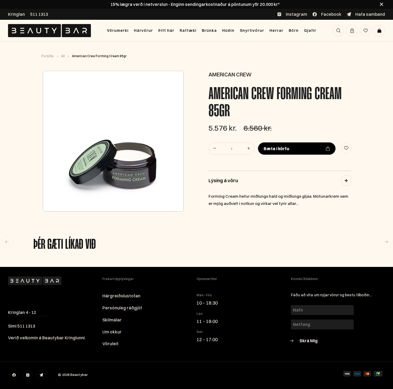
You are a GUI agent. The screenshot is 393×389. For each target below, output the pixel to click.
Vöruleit (110, 343)
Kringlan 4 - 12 (22, 312)
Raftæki (188, 30)
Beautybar (78, 374)
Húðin (228, 30)
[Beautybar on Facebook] (13, 374)
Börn (294, 30)
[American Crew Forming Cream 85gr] (113, 141)
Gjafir (310, 30)
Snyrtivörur (252, 30)
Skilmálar (112, 319)
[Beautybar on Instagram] (27, 374)
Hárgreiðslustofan (121, 295)
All (63, 56)
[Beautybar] (49, 30)
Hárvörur (143, 30)
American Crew (230, 74)
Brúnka (209, 30)
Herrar (276, 30)
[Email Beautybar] (41, 374)
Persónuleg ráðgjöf (122, 307)
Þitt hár (166, 30)
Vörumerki (118, 30)
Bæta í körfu (276, 148)
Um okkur (112, 331)
